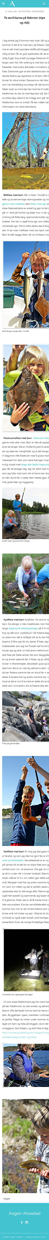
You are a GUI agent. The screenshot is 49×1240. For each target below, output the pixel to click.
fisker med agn (38, 203)
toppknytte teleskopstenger (23, 628)
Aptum (43, 1237)
